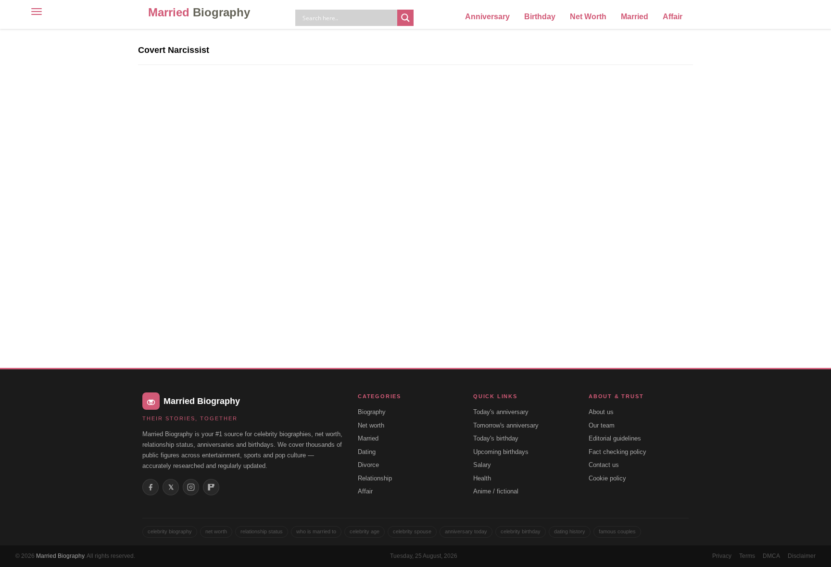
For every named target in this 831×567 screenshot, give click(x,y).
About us (601, 412)
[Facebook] (150, 487)
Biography (372, 412)
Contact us (604, 464)
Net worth (371, 425)
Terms (747, 556)
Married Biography (60, 556)
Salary (482, 464)
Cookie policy (607, 478)
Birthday (539, 17)
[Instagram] (191, 487)
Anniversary (487, 17)
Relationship (375, 478)
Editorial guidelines (615, 438)
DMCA (771, 556)
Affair (672, 17)
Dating (367, 451)
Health (482, 478)
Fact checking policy (617, 451)
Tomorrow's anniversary (506, 425)
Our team (602, 425)
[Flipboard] (211, 487)
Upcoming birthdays (501, 451)
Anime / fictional (495, 491)
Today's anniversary (501, 412)
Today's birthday (495, 438)
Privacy (721, 556)
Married (199, 12)
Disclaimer (802, 556)
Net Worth (588, 17)
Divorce (368, 464)
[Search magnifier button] (405, 18)
